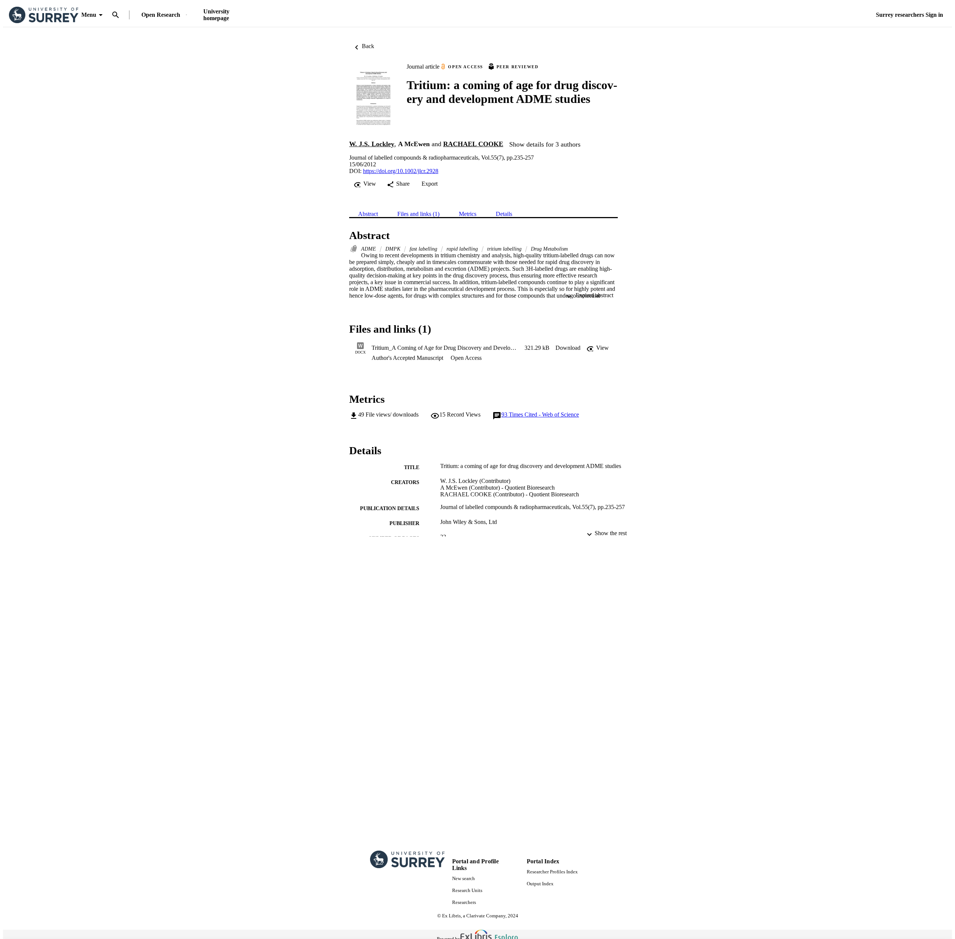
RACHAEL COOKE (473, 144)
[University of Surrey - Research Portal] (43, 15)
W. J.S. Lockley (371, 144)
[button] (567, 348)
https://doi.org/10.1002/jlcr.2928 (400, 171)
